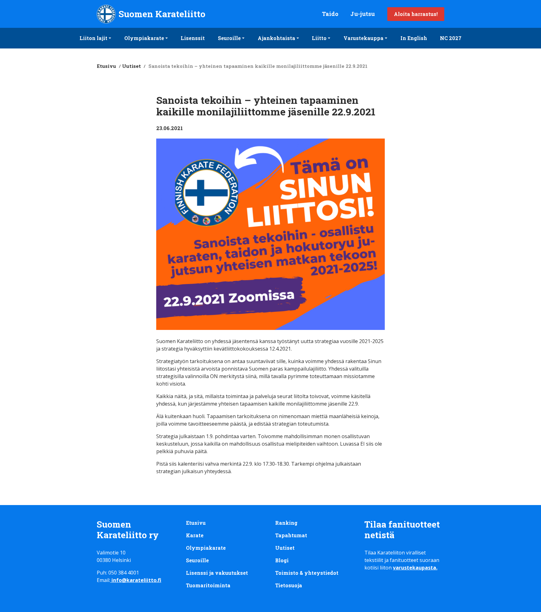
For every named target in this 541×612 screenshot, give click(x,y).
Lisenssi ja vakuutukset (217, 572)
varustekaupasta (414, 567)
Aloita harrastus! (416, 14)
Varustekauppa (363, 38)
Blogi (282, 560)
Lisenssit (193, 38)
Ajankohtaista (276, 38)
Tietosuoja (288, 585)
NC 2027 (450, 38)
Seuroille (229, 38)
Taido (330, 14)
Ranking (286, 522)
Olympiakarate (144, 38)
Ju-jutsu (362, 14)
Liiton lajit (93, 38)
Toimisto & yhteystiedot (306, 572)
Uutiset (131, 66)
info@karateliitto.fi (136, 580)
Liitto (319, 38)
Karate (195, 535)
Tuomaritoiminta (208, 585)
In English (413, 38)
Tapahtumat (291, 535)
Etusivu (106, 66)
